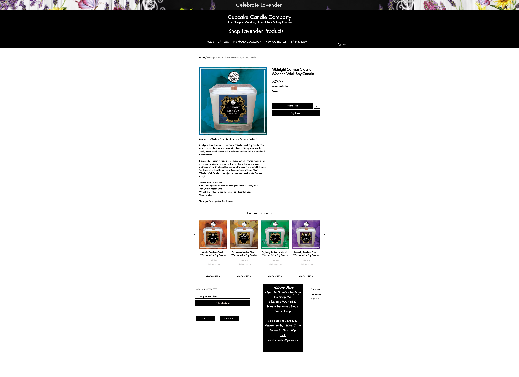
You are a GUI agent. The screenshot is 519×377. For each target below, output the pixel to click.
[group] (259, 249)
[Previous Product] (195, 234)
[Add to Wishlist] (317, 106)
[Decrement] (273, 96)
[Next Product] (324, 234)
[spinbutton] (277, 96)
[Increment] (282, 96)
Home (202, 57)
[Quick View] (213, 234)
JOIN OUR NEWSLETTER (206, 289)
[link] (344, 44)
